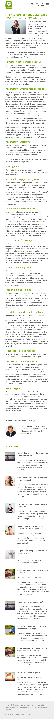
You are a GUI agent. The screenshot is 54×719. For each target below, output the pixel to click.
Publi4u (35, 714)
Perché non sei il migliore (28, 673)
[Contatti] (32, 4)
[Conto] (42, 4)
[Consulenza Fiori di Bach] (8, 5)
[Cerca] (37, 4)
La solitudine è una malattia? (30, 602)
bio (35, 421)
